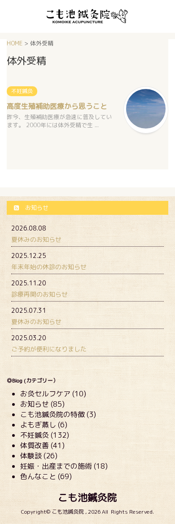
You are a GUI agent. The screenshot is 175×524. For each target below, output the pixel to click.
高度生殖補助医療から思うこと (57, 106)
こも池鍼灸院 (87, 497)
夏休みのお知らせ (36, 239)
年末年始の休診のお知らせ (49, 266)
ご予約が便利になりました (49, 349)
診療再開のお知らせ (39, 294)
